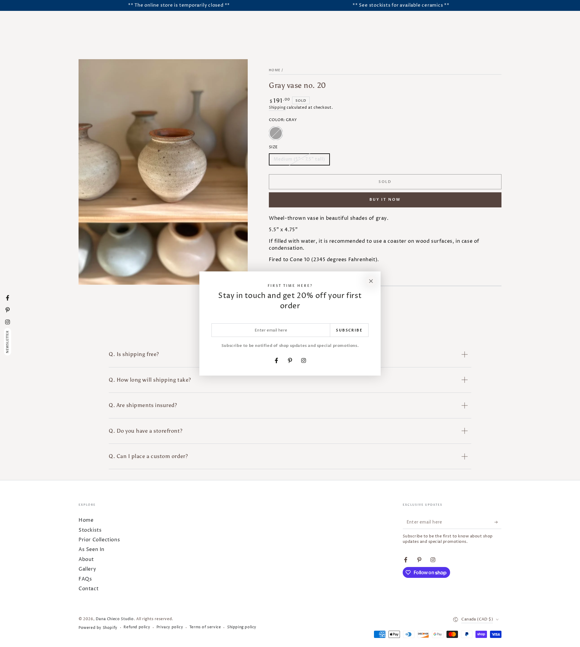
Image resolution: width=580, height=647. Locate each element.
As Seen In (92, 549)
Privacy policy (169, 627)
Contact (88, 588)
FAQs (85, 579)
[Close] (371, 281)
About (86, 559)
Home (274, 70)
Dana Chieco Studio (115, 619)
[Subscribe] (498, 522)
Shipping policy (241, 627)
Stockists (90, 530)
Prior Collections (99, 539)
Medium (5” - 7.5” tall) (299, 160)
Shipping (277, 107)
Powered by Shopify (98, 628)
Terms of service (205, 627)
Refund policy (137, 627)
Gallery (87, 569)
